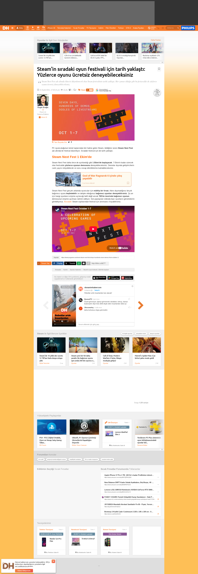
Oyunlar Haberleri (75, 270)
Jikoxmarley (89, 307)
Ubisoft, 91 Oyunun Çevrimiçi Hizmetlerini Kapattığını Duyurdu (84, 440)
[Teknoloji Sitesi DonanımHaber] (6, 28)
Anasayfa (58, 270)
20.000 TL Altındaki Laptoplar (117, 427)
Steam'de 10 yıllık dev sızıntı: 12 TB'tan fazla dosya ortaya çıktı (51, 358)
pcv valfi (40, 459)
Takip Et (97, 290)
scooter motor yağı (107, 459)
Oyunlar (41, 40)
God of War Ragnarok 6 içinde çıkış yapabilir (102, 177)
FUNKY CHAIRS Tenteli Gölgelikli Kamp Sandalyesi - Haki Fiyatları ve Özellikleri (129, 497)
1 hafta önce (98, 307)
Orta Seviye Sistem (115, 534)
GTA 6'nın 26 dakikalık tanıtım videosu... (72, 56)
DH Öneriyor (113, 422)
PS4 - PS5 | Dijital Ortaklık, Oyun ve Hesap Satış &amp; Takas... (50, 440)
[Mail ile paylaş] (84, 263)
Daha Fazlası (156, 40)
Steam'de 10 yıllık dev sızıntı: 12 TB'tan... (46, 56)
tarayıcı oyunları (155, 333)
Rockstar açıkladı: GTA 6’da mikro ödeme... (151, 56)
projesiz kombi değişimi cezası (56, 459)
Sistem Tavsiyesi (109, 529)
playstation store (141, 333)
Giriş (21, 28)
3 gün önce (95, 299)
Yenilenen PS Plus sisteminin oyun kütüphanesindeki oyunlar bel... (149, 440)
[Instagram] (80, 288)
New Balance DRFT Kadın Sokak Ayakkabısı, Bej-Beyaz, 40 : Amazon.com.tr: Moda (129, 482)
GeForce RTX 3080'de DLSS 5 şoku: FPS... (99, 56)
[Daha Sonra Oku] (159, 69)
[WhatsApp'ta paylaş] (79, 263)
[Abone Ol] (43, 117)
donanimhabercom (92, 287)
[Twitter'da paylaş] (69, 142)
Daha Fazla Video (67, 287)
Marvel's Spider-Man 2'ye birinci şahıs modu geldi (145, 356)
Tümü (126, 422)
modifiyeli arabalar (75, 459)
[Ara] (178, 28)
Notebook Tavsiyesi (79, 529)
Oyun (83, 90)
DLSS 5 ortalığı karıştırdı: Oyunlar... (126, 56)
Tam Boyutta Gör (60, 142)
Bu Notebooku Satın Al (118, 445)
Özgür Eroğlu (42, 107)
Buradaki (68, 201)
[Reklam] (188, 28)
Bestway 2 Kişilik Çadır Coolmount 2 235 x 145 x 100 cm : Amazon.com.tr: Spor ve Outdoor (129, 512)
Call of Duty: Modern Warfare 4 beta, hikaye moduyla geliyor (112, 358)
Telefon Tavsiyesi (46, 529)
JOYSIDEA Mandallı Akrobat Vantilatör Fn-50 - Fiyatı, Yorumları (129, 504)
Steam (40, 333)
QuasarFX (88, 299)
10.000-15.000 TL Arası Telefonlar (51, 534)
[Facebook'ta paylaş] (71, 142)
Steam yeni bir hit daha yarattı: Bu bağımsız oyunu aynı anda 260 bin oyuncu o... (83, 358)
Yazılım (65, 270)
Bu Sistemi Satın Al (116, 552)
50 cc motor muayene (91, 459)
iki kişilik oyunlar (127, 333)
